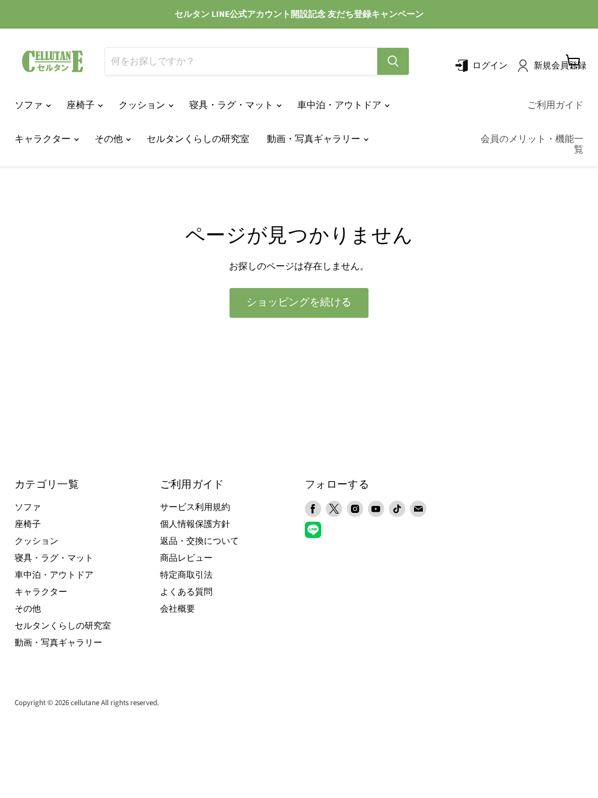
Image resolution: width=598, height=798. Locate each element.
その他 (109, 139)
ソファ (29, 105)
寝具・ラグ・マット (232, 105)
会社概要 (177, 609)
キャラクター (43, 139)
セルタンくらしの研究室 (198, 139)
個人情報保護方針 (195, 524)
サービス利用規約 (195, 507)
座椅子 (81, 105)
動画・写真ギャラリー (314, 139)
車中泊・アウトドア (340, 105)
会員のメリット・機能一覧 (532, 144)
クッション (143, 105)
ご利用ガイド (555, 105)
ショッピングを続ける (299, 302)
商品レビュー (186, 558)
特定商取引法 (186, 575)
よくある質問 (186, 592)
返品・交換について (199, 541)
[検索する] (393, 61)
